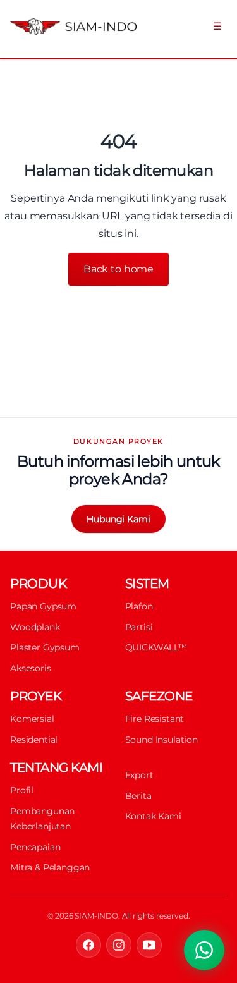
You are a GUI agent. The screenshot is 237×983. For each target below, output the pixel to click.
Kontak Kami (153, 816)
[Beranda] (63, 26)
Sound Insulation (161, 739)
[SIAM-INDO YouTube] (149, 945)
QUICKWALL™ (156, 647)
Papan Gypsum (43, 606)
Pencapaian (35, 847)
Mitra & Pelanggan (50, 867)
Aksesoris (30, 668)
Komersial (32, 718)
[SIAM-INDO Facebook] (88, 945)
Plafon (139, 606)
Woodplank (35, 627)
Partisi (139, 627)
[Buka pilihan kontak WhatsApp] (204, 950)
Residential (34, 739)
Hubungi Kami (118, 519)
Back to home (118, 269)
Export (139, 775)
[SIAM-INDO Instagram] (118, 945)
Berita (138, 796)
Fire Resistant (155, 718)
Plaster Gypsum (45, 647)
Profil (21, 790)
